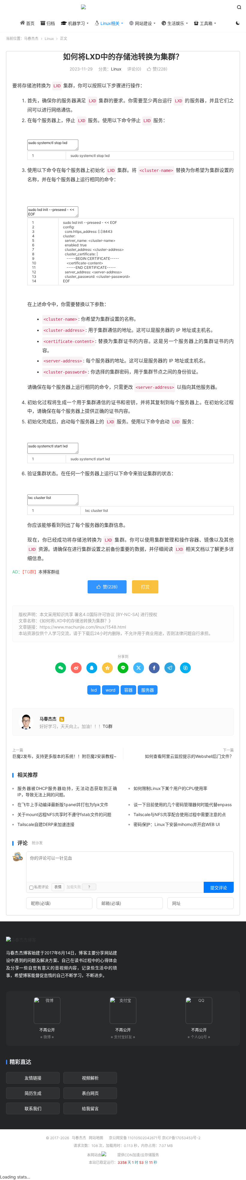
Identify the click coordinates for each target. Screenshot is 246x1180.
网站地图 (96, 1138)
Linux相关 (109, 23)
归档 (50, 23)
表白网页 (90, 1093)
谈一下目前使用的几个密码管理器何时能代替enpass (183, 804)
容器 (128, 689)
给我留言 (90, 1108)
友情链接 (33, 1077)
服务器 (147, 689)
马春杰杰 (123, 9)
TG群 (107, 726)
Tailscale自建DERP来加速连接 (45, 824)
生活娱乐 (175, 23)
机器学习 (76, 23)
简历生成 (33, 1093)
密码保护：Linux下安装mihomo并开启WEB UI (177, 824)
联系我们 (33, 1108)
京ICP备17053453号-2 (181, 1138)
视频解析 (90, 1077)
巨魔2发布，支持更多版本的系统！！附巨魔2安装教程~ (64, 756)
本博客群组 (48, 571)
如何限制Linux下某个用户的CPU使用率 (170, 788)
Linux (49, 38)
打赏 (145, 586)
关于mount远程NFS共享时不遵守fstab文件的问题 (64, 814)
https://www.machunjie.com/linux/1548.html (83, 626)
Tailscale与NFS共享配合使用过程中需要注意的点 (180, 814)
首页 (29, 23)
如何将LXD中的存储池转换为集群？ (123, 56)
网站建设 (143, 23)
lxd (94, 689)
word (111, 689)
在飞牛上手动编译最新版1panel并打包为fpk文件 (62, 804)
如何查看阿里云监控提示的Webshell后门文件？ (189, 756)
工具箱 (205, 23)
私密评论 (41, 887)
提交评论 (218, 887)
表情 (58, 887)
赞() (157, 68)
